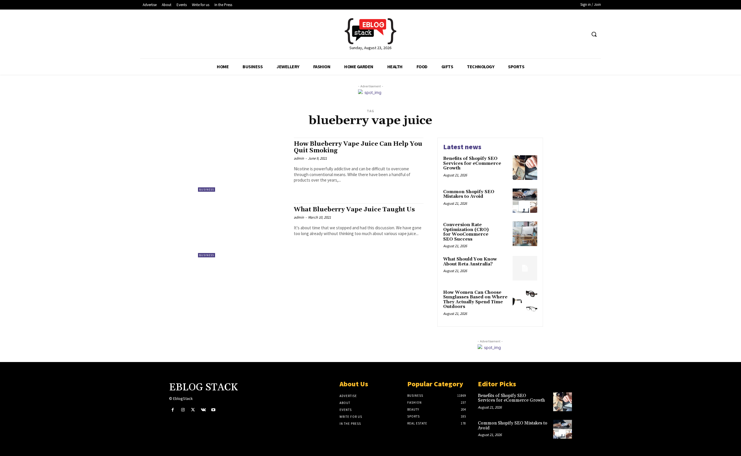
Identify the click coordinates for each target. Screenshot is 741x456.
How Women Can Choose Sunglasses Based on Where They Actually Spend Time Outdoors (475, 300)
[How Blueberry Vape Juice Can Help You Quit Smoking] (243, 165)
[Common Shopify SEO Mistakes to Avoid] (525, 201)
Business (206, 189)
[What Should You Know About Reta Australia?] (525, 268)
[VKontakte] (203, 409)
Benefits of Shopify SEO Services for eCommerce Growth (472, 163)
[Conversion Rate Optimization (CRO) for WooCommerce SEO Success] (525, 233)
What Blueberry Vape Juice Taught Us (354, 209)
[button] (594, 34)
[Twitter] (193, 409)
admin (299, 158)
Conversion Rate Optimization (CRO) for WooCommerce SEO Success (466, 232)
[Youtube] (213, 409)
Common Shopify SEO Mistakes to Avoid (468, 194)
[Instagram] (182, 409)
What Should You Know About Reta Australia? (470, 261)
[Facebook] (172, 409)
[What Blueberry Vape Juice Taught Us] (243, 230)
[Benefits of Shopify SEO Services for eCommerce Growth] (525, 167)
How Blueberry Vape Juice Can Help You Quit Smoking (358, 147)
